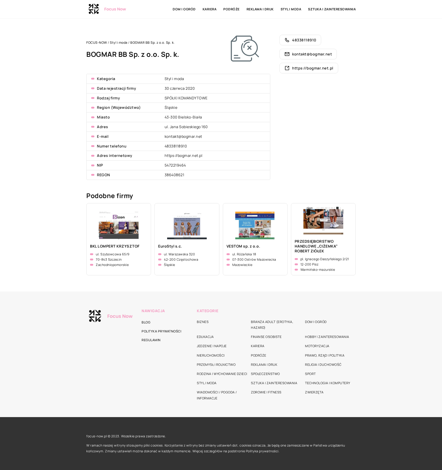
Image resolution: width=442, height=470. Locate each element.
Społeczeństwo (265, 374)
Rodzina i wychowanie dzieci (222, 374)
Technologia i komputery (327, 383)
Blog (146, 322)
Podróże (231, 9)
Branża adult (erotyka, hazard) (272, 325)
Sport (310, 374)
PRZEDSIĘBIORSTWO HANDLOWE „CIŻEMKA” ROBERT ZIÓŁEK (316, 246)
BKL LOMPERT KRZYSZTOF (115, 246)
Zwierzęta (314, 392)
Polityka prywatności (161, 331)
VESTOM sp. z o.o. (243, 246)
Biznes (203, 322)
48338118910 (176, 146)
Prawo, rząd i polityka (324, 355)
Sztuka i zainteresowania (332, 9)
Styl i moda (291, 9)
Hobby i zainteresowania (327, 336)
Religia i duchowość (323, 364)
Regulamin (151, 340)
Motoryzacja (317, 346)
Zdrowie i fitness (266, 392)
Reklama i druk (260, 9)
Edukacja (205, 336)
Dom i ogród (184, 9)
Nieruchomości (211, 355)
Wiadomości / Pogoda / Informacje (217, 395)
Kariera (210, 9)
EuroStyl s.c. (170, 246)
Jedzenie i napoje (212, 346)
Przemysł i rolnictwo (216, 364)
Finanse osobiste (266, 336)
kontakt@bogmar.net (183, 136)
